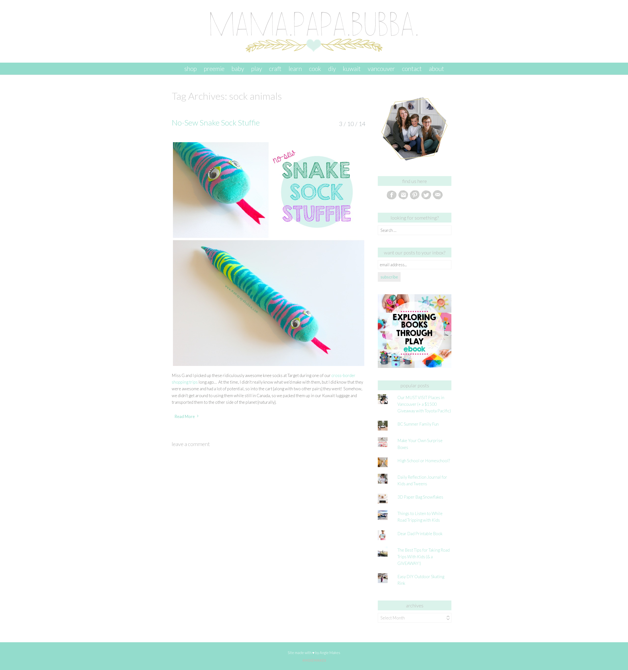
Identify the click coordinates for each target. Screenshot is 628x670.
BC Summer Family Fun (418, 424)
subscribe (389, 276)
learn (295, 68)
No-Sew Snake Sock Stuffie (216, 122)
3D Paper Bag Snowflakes (420, 497)
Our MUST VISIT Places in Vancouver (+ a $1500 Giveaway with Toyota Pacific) (424, 404)
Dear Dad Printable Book (420, 533)
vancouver (381, 68)
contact (412, 68)
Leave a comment (191, 444)
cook (315, 68)
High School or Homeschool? (423, 460)
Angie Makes (330, 652)
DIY (332, 68)
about (436, 68)
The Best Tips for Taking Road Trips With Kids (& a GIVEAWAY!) (423, 556)
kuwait (352, 68)
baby (238, 68)
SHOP (190, 68)
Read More (184, 416)
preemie (214, 68)
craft (275, 68)
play (256, 68)
